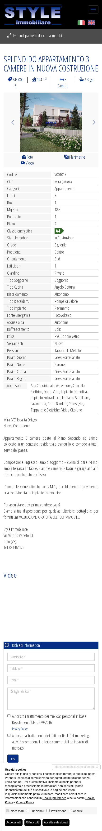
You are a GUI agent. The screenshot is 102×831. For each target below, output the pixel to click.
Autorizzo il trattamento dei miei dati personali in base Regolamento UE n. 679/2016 (49, 722)
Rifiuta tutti (32, 822)
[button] (11, 122)
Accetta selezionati (56, 822)
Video (29, 163)
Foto (29, 157)
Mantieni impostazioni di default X (76, 766)
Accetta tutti (13, 822)
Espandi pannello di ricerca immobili (38, 35)
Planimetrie (77, 157)
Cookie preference (54, 798)
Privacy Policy (20, 728)
